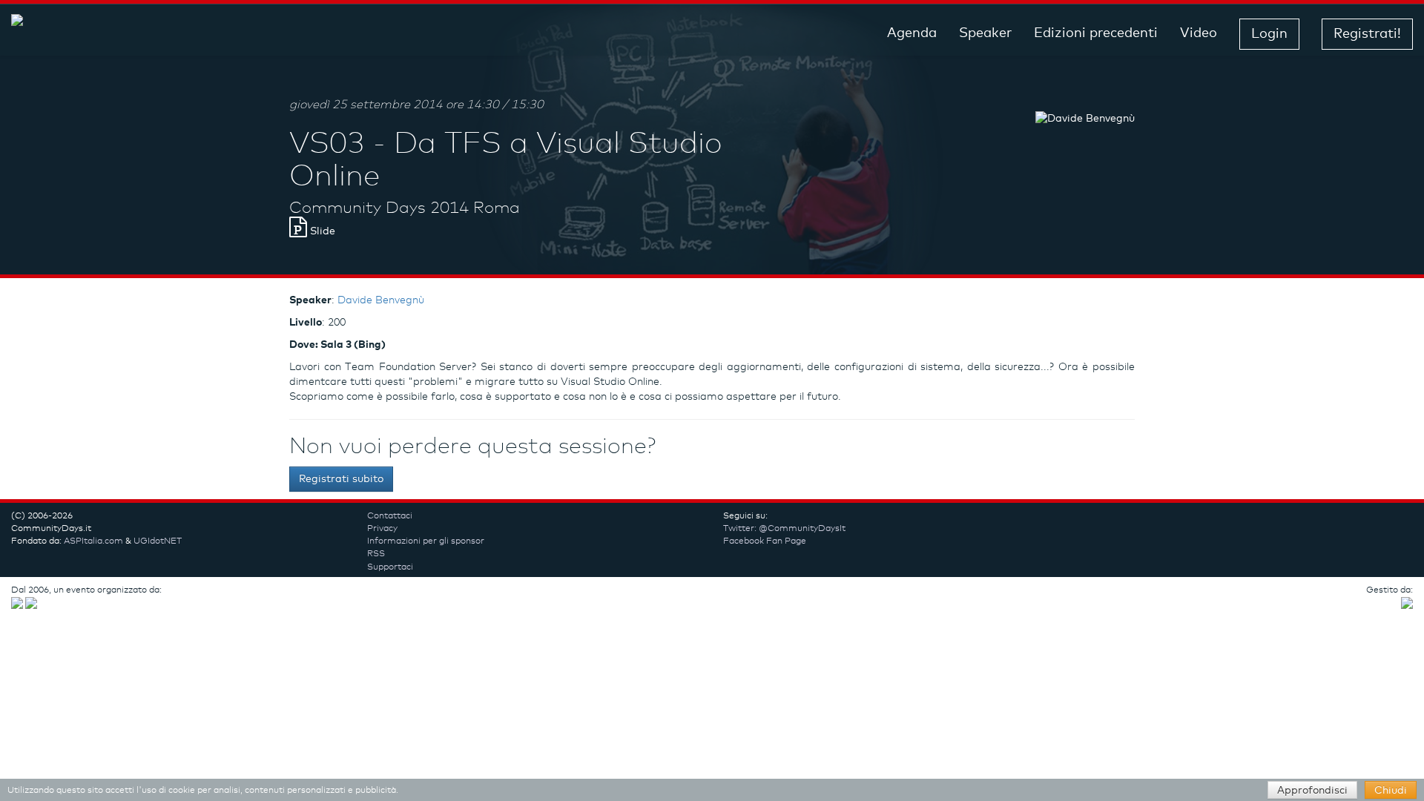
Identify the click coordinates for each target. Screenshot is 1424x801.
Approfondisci (1312, 790)
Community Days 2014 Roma (404, 208)
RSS (376, 554)
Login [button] (1269, 34)
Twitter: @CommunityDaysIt (784, 528)
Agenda (912, 33)
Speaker (985, 33)
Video (1198, 33)
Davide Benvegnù (380, 300)
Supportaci (390, 567)
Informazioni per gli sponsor (425, 541)
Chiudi (1390, 790)
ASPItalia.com (93, 541)
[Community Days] (130, 34)
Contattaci (389, 516)
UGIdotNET (158, 541)
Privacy (382, 528)
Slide (321, 231)
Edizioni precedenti (1096, 33)
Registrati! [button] (1367, 34)
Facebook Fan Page (764, 541)
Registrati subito (341, 479)
